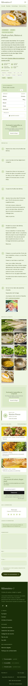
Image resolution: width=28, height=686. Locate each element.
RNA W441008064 (21, 677)
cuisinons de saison (14, 298)
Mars (3, 75)
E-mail (3, 559)
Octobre (14, 75)
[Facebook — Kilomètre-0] (6, 605)
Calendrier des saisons (7, 630)
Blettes (5, 96)
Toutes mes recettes (13, 418)
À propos (4, 614)
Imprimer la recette (15, 115)
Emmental (5, 109)
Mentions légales (6, 647)
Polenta (5, 99)
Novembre (8, 75)
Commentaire (5, 532)
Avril (14, 72)
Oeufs (4, 106)
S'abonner (14, 492)
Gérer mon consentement (15, 684)
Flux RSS (3, 640)
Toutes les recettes (6, 627)
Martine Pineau (14, 414)
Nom (2, 551)
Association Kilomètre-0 (8, 677)
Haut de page (21, 672)
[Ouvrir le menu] (25, 2)
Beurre (4, 103)
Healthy (3, 77)
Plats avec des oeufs (7, 32)
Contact (3, 617)
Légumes (12, 29)
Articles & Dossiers (6, 620)
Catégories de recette (7, 634)
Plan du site (4, 637)
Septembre (20, 75)
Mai (21, 72)
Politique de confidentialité (8, 651)
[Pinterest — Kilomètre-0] (2, 605)
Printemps (10, 72)
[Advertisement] (14, 129)
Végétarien (10, 77)
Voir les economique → (22, 424)
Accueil (3, 6)
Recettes (8, 6)
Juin (18, 72)
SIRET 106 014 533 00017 (15, 680)
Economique (15, 6)
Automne (4, 72)
